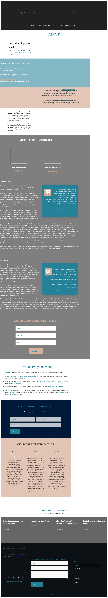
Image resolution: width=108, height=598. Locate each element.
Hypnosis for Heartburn (39, 521)
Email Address (13, 421)
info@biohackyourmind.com (14, 581)
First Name (12, 415)
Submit (36, 351)
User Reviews (17, 556)
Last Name (39, 415)
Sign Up (15, 431)
